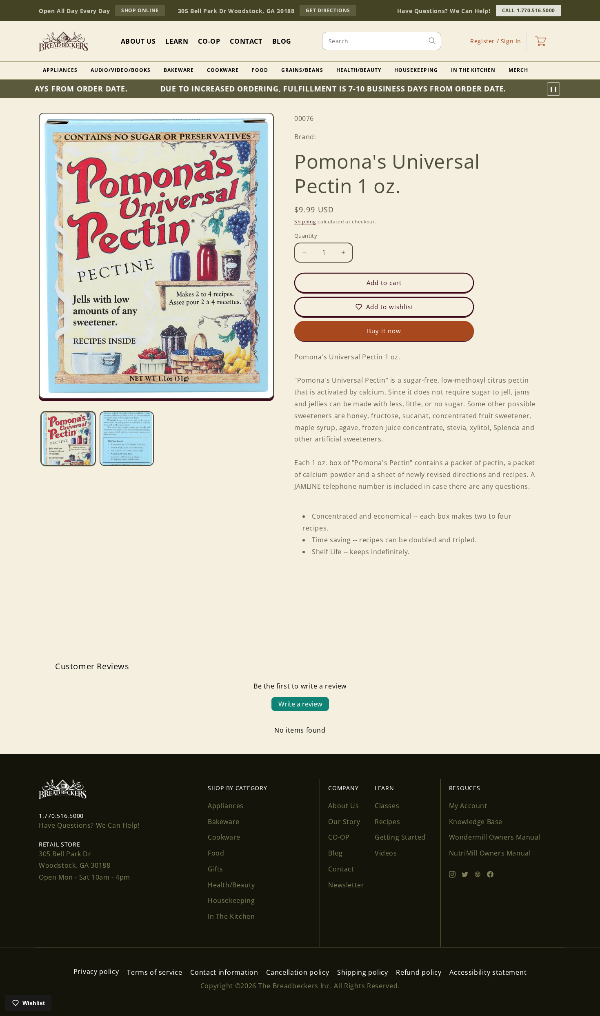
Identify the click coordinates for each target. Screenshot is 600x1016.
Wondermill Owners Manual (494, 837)
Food (260, 70)
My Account (468, 805)
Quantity (305, 235)
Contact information (224, 972)
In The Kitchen (473, 70)
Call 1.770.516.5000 (528, 10)
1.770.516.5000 (61, 816)
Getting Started (400, 837)
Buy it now (384, 331)
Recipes (387, 821)
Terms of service (154, 972)
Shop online (143, 11)
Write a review (300, 704)
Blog (335, 853)
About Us (343, 805)
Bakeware (179, 70)
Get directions (331, 11)
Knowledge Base (475, 821)
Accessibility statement (488, 972)
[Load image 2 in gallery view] (127, 438)
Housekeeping (416, 70)
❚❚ (553, 89)
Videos (386, 853)
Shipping (305, 221)
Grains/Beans (302, 70)
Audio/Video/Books (121, 70)
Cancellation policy (297, 972)
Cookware (223, 70)
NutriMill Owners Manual (490, 853)
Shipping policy (362, 972)
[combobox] (381, 41)
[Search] (432, 41)
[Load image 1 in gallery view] (68, 438)
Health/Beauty (358, 70)
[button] (540, 41)
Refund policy (418, 972)
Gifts (215, 868)
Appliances (60, 70)
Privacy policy (96, 971)
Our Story (344, 821)
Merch (518, 70)
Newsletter (346, 884)
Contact (341, 868)
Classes (387, 805)
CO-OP (338, 837)
